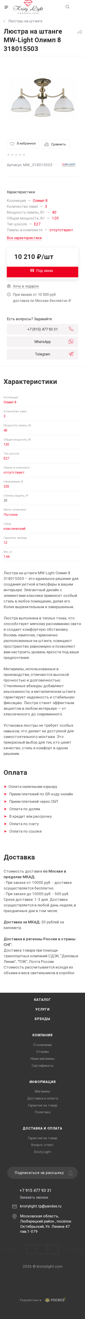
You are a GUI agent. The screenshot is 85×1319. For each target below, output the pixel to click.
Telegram (42, 354)
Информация (42, 1082)
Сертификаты (42, 1066)
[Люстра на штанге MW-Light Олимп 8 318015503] (43, 97)
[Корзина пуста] (76, 7)
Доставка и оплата (42, 1098)
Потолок (11, 515)
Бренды (42, 1019)
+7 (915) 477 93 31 (42, 329)
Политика (42, 1112)
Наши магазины (42, 1059)
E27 (37, 224)
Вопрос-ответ (42, 1145)
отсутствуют (61, 230)
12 (5, 543)
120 (55, 218)
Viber (42, 1249)
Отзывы (42, 1052)
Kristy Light (42, 1152)
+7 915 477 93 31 (35, 1190)
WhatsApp (42, 342)
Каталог (42, 1000)
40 (54, 212)
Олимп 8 (40, 200)
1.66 (7, 557)
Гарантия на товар (42, 1105)
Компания (42, 1035)
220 (6, 486)
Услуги (42, 1009)
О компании (42, 1045)
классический (14, 529)
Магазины (42, 1091)
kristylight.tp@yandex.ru (40, 1206)
